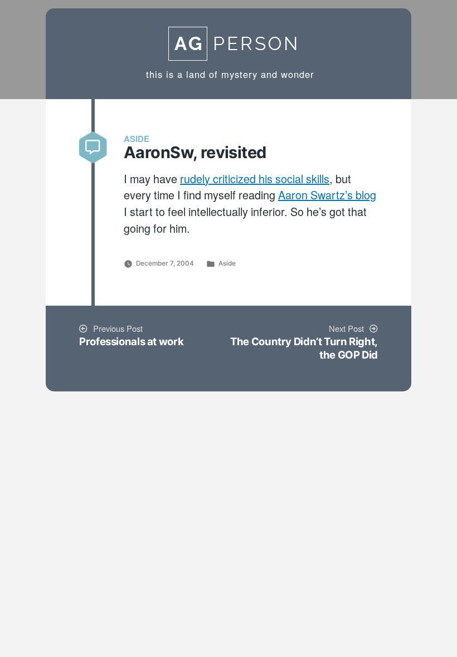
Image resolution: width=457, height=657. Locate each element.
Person (237, 44)
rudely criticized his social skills (254, 180)
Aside (227, 263)
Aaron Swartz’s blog (327, 196)
